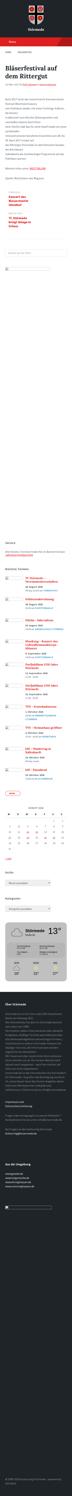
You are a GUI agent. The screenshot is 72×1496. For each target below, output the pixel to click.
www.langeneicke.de (17, 1178)
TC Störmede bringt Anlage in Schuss (20, 222)
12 (28, 832)
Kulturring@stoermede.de (21, 1133)
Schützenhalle (44, 608)
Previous (14, 192)
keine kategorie (48, 84)
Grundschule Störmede (49, 629)
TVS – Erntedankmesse (41, 706)
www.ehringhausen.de (18, 1182)
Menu (12, 42)
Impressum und (14, 1102)
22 (54, 837)
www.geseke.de (14, 1173)
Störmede (36, 29)
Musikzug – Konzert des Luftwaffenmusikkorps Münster (41, 644)
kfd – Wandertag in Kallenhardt (38, 750)
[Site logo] (36, 23)
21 (45, 837)
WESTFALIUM (38, 168)
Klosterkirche (44, 778)
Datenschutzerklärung (18, 1106)
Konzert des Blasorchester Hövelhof (18, 201)
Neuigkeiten (25, 52)
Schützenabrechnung (39, 599)
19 (28, 837)
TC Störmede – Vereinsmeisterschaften (41, 579)
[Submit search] (62, 252)
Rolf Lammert (30, 84)
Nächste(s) (16, 213)
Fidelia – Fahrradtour (39, 620)
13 (36, 832)
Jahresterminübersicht (19, 555)
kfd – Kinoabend (36, 770)
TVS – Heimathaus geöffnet (43, 727)
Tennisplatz (50, 590)
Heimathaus (49, 736)
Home (8, 52)
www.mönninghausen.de (19, 1186)
